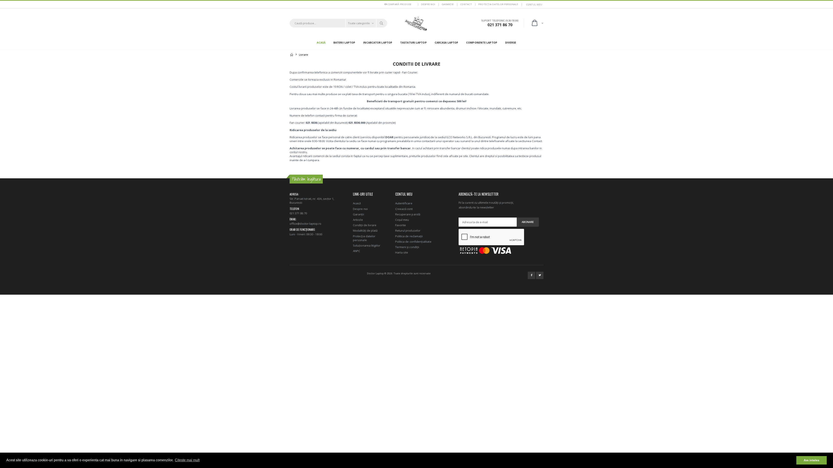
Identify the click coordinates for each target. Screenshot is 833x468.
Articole (358, 220)
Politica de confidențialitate (413, 242)
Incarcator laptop (377, 42)
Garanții (358, 214)
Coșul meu (402, 220)
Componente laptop (481, 42)
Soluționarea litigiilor (366, 245)
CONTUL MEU (534, 4)
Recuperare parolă (407, 214)
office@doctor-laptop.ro (305, 224)
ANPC (356, 251)
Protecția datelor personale (498, 4)
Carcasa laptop (446, 42)
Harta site (401, 252)
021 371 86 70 (298, 213)
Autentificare (403, 203)
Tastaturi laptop (413, 42)
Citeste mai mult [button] (187, 460)
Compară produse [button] (399, 4)
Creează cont (404, 209)
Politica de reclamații (409, 236)
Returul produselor (407, 230)
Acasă (321, 42)
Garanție (448, 4)
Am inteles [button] (811, 460)
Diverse (510, 42)
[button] (537, 23)
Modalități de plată (365, 230)
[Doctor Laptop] (416, 23)
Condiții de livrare (364, 225)
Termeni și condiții (407, 247)
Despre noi (428, 4)
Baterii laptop (344, 42)
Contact (466, 4)
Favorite (400, 225)
